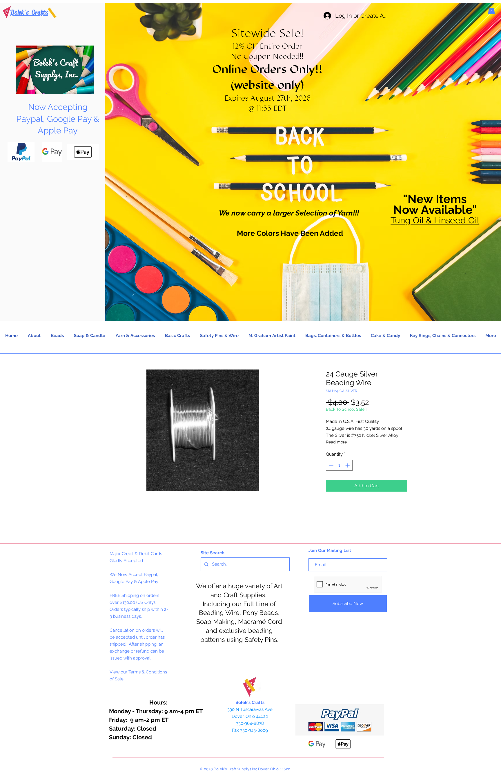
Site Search (212, 552)
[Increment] (348, 465)
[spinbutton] (339, 465)
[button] (491, 10)
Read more (336, 442)
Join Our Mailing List (329, 550)
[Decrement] (331, 465)
